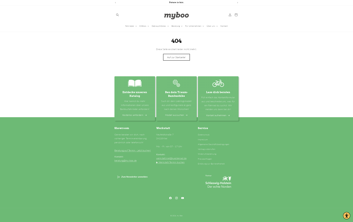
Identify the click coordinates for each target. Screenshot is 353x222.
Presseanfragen (205, 159)
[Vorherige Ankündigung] (115, 2)
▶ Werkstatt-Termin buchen (170, 162)
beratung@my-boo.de (125, 160)
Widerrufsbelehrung (207, 154)
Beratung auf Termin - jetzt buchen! (132, 150)
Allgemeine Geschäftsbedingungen (213, 144)
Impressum (203, 139)
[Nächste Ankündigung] (238, 2)
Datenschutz (204, 134)
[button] (117, 15)
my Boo (180, 215)
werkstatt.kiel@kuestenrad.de (171, 158)
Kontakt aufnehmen (216, 115)
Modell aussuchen (174, 115)
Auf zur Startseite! (176, 57)
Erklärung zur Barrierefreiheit (211, 164)
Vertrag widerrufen (206, 149)
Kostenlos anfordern (132, 115)
